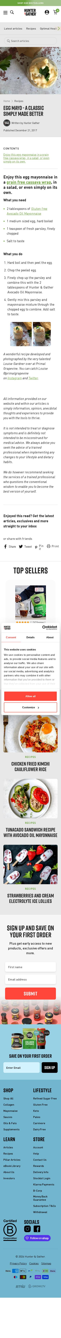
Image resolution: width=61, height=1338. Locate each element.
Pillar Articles (11, 1159)
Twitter (33, 378)
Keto (36, 1110)
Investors (9, 1178)
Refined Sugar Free (45, 1098)
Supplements (11, 1129)
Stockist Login (41, 1178)
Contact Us (39, 1159)
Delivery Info (40, 1172)
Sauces (7, 1116)
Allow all (30, 696)
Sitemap (46, 1263)
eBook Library (11, 1165)
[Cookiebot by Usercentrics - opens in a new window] (43, 628)
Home (6, 101)
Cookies (34, 1263)
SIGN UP (49, 1067)
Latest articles (13, 28)
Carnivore (39, 1123)
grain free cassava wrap (29, 182)
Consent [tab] (11, 637)
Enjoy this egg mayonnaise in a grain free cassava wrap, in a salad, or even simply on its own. (26, 158)
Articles (8, 1147)
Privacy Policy (18, 1263)
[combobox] (30, 41)
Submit (30, 993)
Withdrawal (40, 1212)
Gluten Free (40, 1104)
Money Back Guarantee (40, 1198)
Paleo (36, 1116)
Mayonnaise (10, 1110)
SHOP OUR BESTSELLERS (30, 3)
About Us (8, 1172)
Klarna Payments (43, 1184)
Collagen (8, 1104)
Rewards (38, 1165)
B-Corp (37, 1190)
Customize (28, 707)
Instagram (14, 378)
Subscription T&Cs (44, 1205)
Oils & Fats (10, 1123)
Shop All (8, 1098)
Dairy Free (39, 1129)
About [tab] (50, 637)
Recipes (31, 28)
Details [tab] (30, 637)
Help (36, 1153)
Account (38, 1147)
